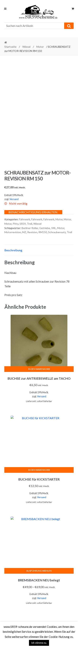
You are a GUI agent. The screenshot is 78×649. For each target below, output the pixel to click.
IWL (53, 228)
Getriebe (44, 228)
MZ (24, 232)
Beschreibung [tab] (13, 250)
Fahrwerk (24, 219)
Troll (29, 223)
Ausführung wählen (39, 570)
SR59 (23, 223)
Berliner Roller (30, 228)
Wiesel (26, 46)
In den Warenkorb (39, 369)
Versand (14, 199)
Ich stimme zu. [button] (39, 642)
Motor (40, 46)
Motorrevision (12, 232)
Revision (32, 232)
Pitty (15, 223)
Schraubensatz (57, 232)
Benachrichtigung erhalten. (33, 212)
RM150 (42, 232)
